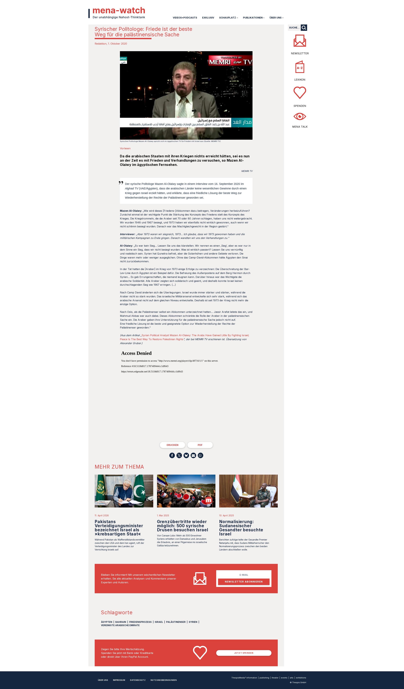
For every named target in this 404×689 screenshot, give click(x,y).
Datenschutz (138, 680)
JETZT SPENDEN (244, 653)
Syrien (193, 622)
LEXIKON (299, 79)
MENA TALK (300, 126)
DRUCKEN (172, 444)
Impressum (119, 680)
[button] (172, 455)
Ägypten (106, 622)
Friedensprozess (140, 622)
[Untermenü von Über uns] (283, 17)
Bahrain (120, 622)
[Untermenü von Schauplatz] (237, 17)
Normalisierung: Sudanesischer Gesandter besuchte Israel (241, 527)
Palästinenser (176, 622)
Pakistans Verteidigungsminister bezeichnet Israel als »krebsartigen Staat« (119, 527)
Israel (159, 622)
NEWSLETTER (300, 53)
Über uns (103, 680)
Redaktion (101, 43)
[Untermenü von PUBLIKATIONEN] (263, 17)
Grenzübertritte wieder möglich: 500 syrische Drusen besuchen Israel (182, 525)
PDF (200, 444)
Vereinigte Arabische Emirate (120, 625)
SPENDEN (300, 105)
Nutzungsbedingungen (164, 680)
